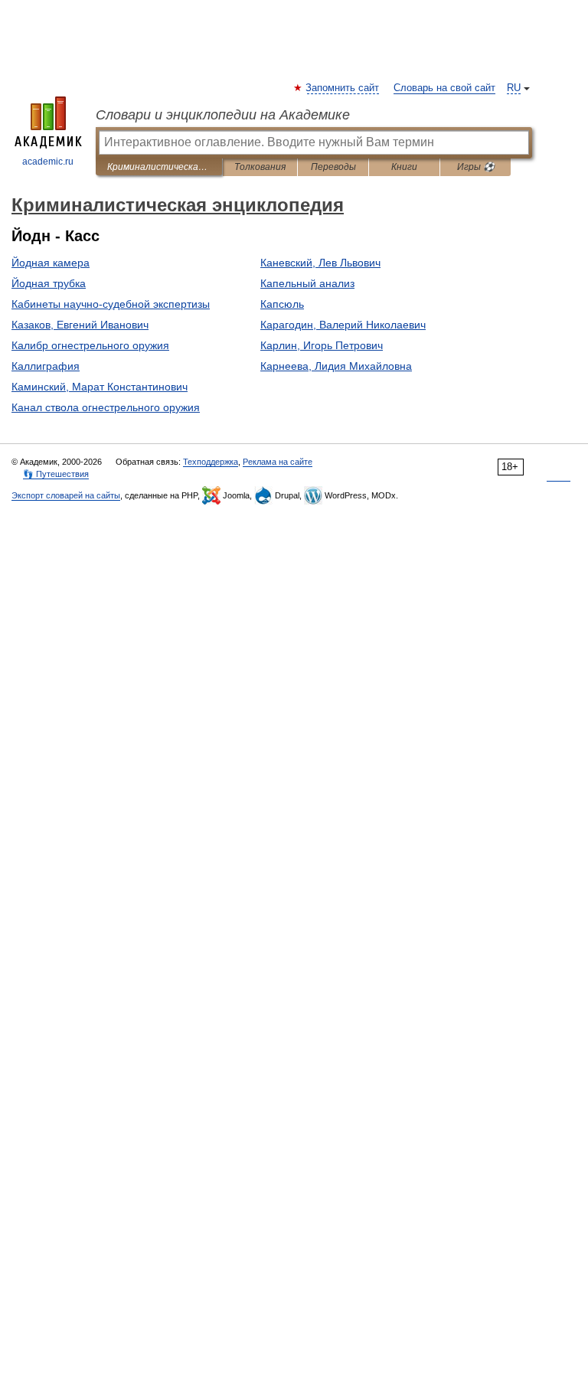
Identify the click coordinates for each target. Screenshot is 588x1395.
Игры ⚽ (476, 167)
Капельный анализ (307, 283)
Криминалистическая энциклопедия (159, 167)
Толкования (260, 167)
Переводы (333, 167)
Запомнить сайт (343, 88)
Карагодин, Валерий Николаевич (343, 325)
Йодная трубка (48, 283)
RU (514, 88)
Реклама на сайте (277, 461)
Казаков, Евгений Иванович (80, 325)
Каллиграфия (45, 366)
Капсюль (282, 304)
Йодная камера (50, 262)
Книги (404, 167)
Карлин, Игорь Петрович (321, 345)
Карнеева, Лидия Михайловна (336, 366)
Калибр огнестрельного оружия (90, 345)
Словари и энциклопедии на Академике (223, 115)
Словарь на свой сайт (444, 88)
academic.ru (48, 161)
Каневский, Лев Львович (320, 262)
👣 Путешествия (56, 474)
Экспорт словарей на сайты (65, 495)
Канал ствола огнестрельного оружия (105, 407)
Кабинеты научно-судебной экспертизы (110, 304)
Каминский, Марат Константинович (99, 387)
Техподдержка (210, 461)
